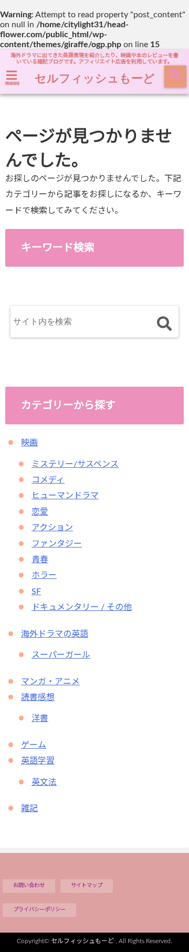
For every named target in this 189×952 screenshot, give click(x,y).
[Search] (164, 324)
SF (36, 591)
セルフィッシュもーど (95, 77)
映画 (29, 443)
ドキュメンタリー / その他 (82, 607)
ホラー (44, 575)
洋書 (40, 718)
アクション (52, 527)
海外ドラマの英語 (54, 634)
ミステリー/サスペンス (75, 464)
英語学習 (38, 761)
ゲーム (33, 745)
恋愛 (40, 512)
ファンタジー (57, 544)
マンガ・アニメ (50, 681)
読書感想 (38, 697)
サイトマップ (86, 885)
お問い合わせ (29, 885)
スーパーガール (61, 655)
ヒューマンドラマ (65, 495)
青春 (40, 559)
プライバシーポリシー (39, 909)
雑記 (29, 808)
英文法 (44, 782)
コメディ (48, 480)
